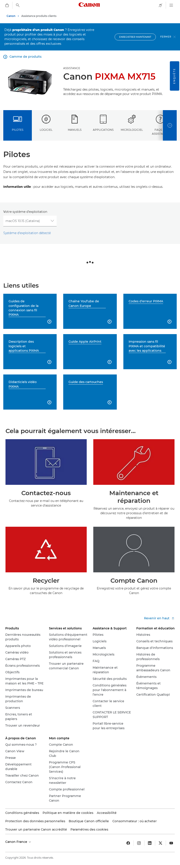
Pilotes (17, 129)
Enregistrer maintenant (135, 37)
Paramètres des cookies (89, 829)
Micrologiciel (132, 129)
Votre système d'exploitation (25, 212)
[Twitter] (160, 843)
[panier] (7, 5)
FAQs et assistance (160, 131)
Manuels (74, 129)
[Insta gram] (139, 843)
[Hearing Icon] (160, 5)
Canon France (16, 842)
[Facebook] (128, 843)
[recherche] (17, 5)
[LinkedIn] (149, 843)
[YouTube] (171, 843)
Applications (103, 129)
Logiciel (46, 129)
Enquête (174, 76)
